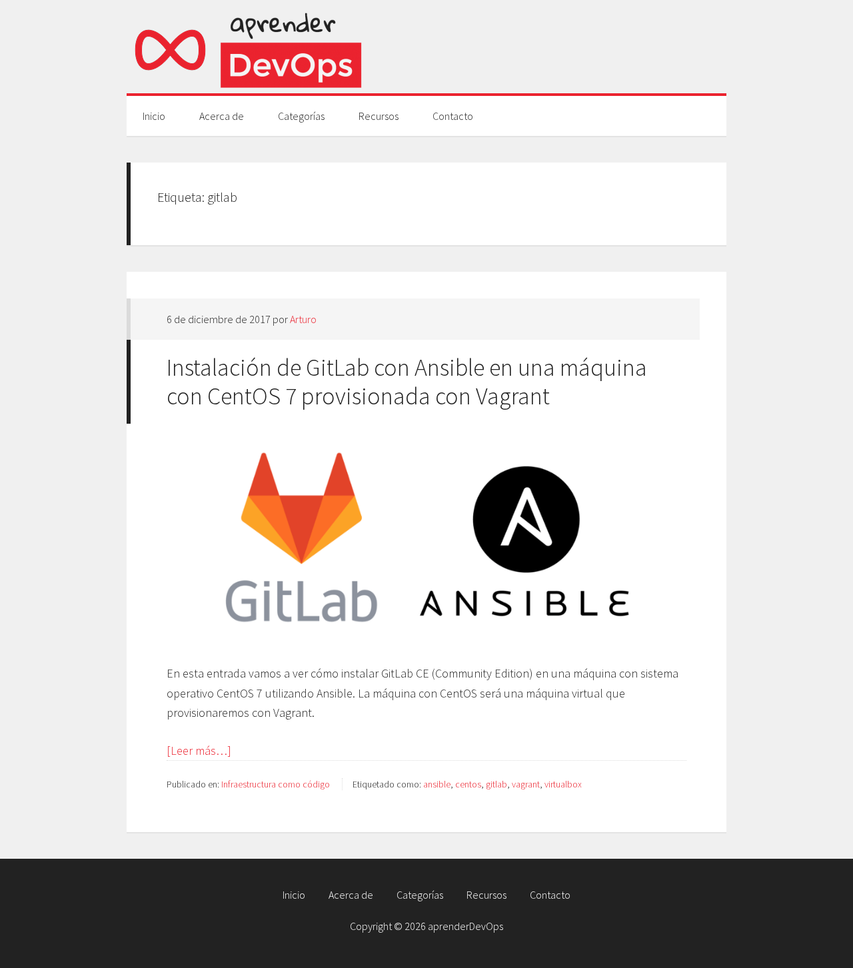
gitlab (496, 784)
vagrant (526, 784)
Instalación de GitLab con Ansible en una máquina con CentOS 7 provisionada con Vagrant (407, 381)
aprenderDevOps (247, 46)
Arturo (303, 319)
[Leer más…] (199, 750)
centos (468, 784)
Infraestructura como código (275, 784)
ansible (436, 784)
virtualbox (563, 784)
